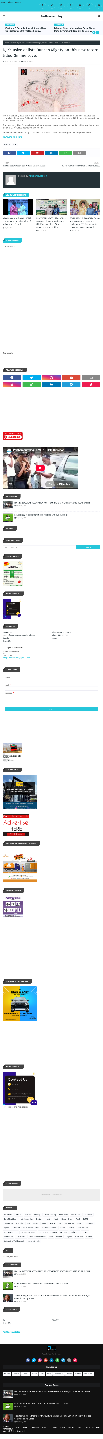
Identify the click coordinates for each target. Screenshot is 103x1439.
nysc (60, 1223)
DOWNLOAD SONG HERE (12, 137)
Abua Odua (8, 1215)
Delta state (88, 1215)
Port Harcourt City (10, 1232)
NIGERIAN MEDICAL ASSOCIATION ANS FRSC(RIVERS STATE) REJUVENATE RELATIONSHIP (52, 503)
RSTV (51, 1237)
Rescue (85, 1232)
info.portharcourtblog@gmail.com (16, 658)
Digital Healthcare (11, 1219)
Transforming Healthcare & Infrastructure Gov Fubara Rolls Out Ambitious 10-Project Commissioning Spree (52, 1297)
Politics (71, 1228)
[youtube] (80, 6)
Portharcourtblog (51, 16)
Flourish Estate (66, 1219)
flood (56, 1219)
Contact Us (7, 641)
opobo (6, 1228)
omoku (80, 1223)
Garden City (8, 1223)
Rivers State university (37, 1237)
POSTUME (63, 1232)
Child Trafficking (50, 1215)
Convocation (75, 1215)
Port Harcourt (83, 1228)
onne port (89, 1223)
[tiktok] (91, 384)
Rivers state (8, 1237)
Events (48, 1219)
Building (37, 1215)
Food (78, 1219)
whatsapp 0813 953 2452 (61, 632)
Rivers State (20, 1237)
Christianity (63, 1215)
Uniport (89, 1237)
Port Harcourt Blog (12, 61)
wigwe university (33, 1241)
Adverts (13, 43)
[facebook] (42, 6)
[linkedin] (51, 384)
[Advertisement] (51, 330)
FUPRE (85, 1219)
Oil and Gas (69, 1223)
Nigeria (52, 1223)
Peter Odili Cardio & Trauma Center (25, 1228)
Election (39, 1219)
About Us (55, 1320)
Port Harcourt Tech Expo (48, 1232)
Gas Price (19, 1223)
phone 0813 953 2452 (60, 635)
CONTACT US (7, 632)
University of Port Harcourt (14, 1241)
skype (54, 638)
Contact (18, 2)
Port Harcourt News (28, 1232)
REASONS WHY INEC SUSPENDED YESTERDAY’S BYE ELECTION (41, 515)
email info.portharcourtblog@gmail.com (19, 635)
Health (35, 1223)
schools (59, 1237)
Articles (28, 1215)
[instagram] (61, 6)
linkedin (6, 638)
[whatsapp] (70, 6)
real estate (75, 1232)
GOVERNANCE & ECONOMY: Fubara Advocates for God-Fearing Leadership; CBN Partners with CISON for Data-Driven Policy (85, 222)
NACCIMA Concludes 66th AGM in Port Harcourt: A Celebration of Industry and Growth (17, 221)
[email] (98, 6)
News (44, 1223)
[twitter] (51, 6)
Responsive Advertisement (51, 1195)
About (10, 2)
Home (3, 2)
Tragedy (69, 1237)
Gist (14, 144)
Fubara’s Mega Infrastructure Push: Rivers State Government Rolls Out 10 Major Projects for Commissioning (74, 29)
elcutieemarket (26, 1219)
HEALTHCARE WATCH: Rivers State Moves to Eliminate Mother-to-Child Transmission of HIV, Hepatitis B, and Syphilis (51, 222)
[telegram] (89, 6)
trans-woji (79, 1237)
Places (62, 1228)
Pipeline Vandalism (49, 1228)
